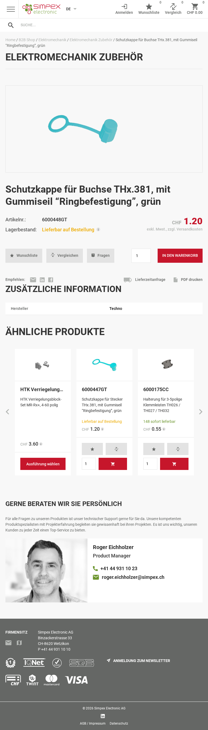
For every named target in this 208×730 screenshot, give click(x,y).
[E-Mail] (33, 279)
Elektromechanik (52, 40)
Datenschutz (119, 723)
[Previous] (7, 412)
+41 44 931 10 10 (55, 649)
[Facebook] (50, 279)
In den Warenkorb (180, 255)
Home (10, 40)
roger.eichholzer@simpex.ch (133, 577)
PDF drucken (191, 279)
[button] (23, 256)
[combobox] (109, 24)
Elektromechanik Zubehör (91, 40)
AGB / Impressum (93, 723)
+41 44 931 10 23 (118, 568)
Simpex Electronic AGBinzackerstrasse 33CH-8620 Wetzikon (55, 638)
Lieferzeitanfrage (149, 279)
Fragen (104, 255)
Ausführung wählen (43, 464)
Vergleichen (67, 255)
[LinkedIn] (43, 279)
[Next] (201, 412)
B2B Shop (27, 40)
